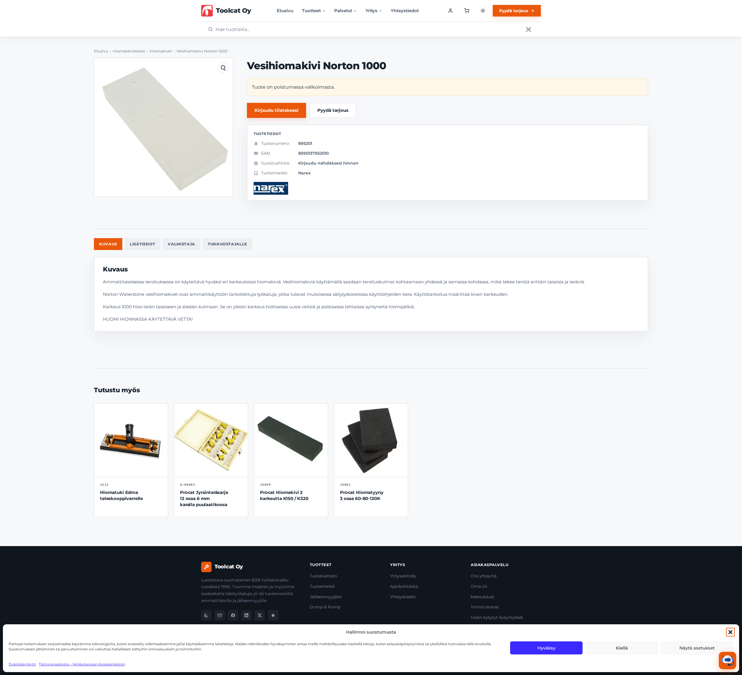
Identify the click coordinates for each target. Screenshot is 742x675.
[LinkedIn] (246, 615)
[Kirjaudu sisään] (450, 10)
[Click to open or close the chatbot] (727, 660)
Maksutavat (482, 596)
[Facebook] (233, 615)
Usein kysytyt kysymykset (497, 617)
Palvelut (343, 10)
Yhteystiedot (405, 10)
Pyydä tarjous (513, 10)
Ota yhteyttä (484, 576)
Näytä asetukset (697, 648)
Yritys (371, 10)
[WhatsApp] (206, 615)
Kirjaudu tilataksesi (276, 110)
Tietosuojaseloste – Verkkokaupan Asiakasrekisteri (82, 664)
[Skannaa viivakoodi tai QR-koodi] (528, 29)
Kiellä (622, 648)
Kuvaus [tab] (108, 244)
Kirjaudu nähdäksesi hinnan (328, 163)
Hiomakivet (161, 51)
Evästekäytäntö (22, 664)
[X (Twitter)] (259, 615)
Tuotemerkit (322, 586)
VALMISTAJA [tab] (181, 244)
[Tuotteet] (466, 10)
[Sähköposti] (219, 615)
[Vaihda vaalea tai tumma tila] (483, 10)
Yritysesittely (403, 576)
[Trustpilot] (273, 615)
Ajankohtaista (404, 586)
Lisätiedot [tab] (142, 244)
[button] (730, 632)
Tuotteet (311, 10)
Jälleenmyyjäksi (326, 596)
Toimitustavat (485, 607)
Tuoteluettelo (323, 576)
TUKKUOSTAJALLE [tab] (227, 244)
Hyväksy (546, 648)
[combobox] (368, 29)
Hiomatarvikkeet (129, 51)
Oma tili (479, 586)
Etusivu (285, 10)
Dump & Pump (325, 607)
